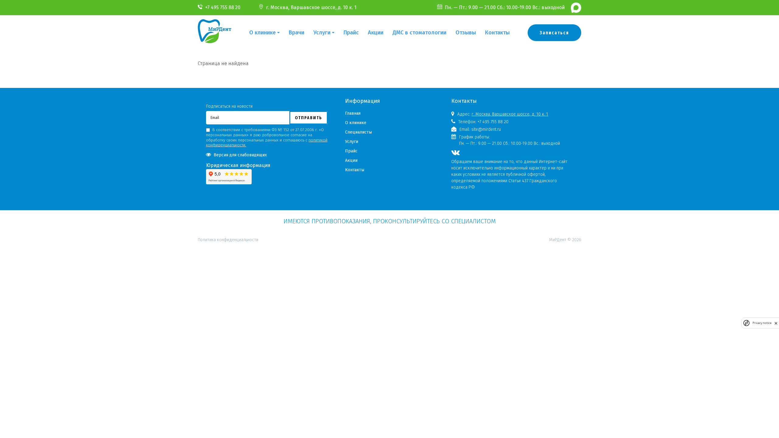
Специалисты (358, 132)
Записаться (554, 33)
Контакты (497, 32)
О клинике (262, 32)
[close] (776, 323)
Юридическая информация (238, 165)
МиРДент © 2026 (565, 239)
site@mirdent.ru (486, 129)
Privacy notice (762, 323)
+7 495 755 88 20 (222, 7)
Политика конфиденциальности (228, 213)
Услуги (321, 32)
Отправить (308, 117)
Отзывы (466, 32)
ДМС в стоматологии (419, 32)
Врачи (296, 32)
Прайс (351, 32)
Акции (375, 32)
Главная (353, 113)
